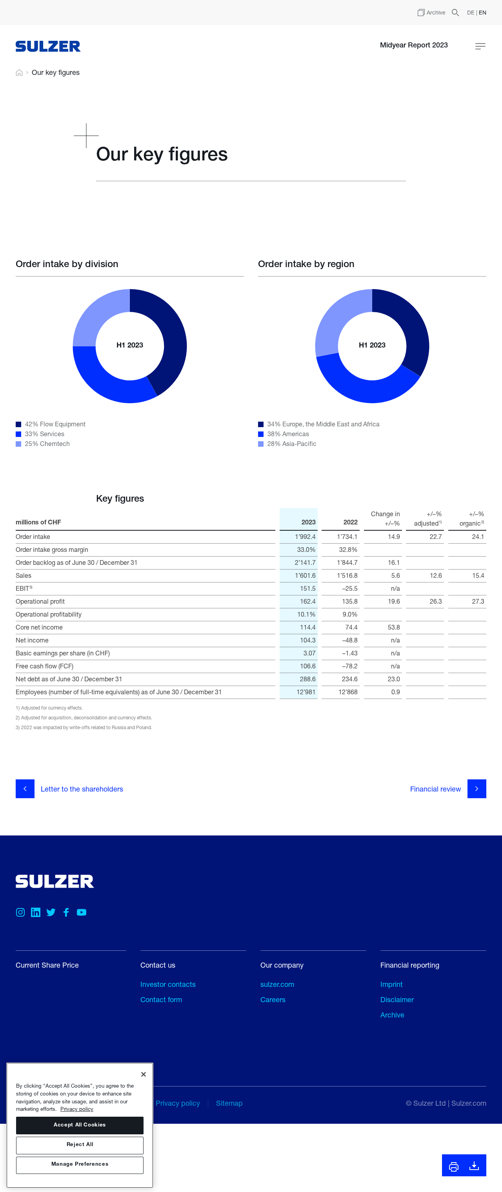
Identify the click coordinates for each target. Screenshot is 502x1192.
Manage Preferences (80, 1165)
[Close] (143, 1074)
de (471, 12)
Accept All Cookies (80, 1125)
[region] (79, 1125)
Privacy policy (76, 1109)
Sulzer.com (468, 1103)
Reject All (80, 1145)
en (482, 12)
